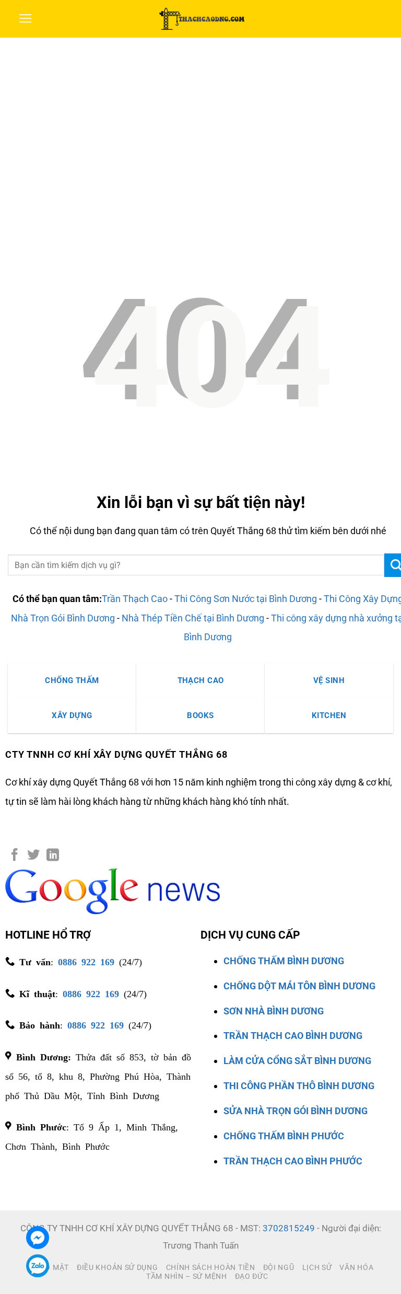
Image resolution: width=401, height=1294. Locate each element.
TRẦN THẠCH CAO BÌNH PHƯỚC (292, 1161)
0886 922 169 (86, 961)
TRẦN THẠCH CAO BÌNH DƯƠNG (292, 1035)
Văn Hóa (356, 1267)
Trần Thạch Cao (135, 598)
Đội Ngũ (278, 1267)
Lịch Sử (317, 1267)
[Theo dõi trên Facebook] (14, 856)
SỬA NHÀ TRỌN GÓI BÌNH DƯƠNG (295, 1110)
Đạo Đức (251, 1276)
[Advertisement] (200, 116)
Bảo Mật (52, 1267)
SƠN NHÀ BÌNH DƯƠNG (273, 1011)
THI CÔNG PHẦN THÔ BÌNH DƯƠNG (298, 1085)
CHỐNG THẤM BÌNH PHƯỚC (283, 1135)
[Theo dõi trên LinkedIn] (52, 856)
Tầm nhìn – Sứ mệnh (186, 1276)
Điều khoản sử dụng (117, 1267)
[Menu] (25, 19)
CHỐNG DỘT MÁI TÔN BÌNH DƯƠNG (299, 985)
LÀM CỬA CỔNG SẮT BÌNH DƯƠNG (297, 1060)
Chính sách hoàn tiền (210, 1267)
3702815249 (289, 1228)
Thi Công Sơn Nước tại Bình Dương (245, 598)
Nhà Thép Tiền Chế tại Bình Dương (193, 618)
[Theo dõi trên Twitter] (33, 856)
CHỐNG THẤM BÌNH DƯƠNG (283, 960)
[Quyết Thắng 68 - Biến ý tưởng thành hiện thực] (201, 19)
